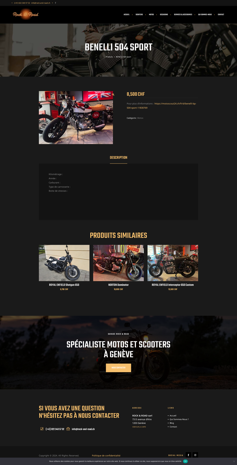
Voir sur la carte (139, 427)
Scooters (139, 14)
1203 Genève (139, 422)
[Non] (234, 461)
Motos (151, 14)
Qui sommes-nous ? (179, 419)
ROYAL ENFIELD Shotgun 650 (64, 285)
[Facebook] (55, 3)
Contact (221, 14)
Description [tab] (118, 158)
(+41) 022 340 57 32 (22, 3)
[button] (113, 94)
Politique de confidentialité (106, 455)
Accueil (126, 14)
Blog (172, 423)
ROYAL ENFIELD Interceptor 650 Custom (173, 285)
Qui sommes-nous (205, 14)
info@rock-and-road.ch (40, 3)
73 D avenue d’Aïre (142, 419)
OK (185, 461)
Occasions (164, 14)
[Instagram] (195, 455)
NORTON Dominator (118, 285)
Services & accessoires (183, 14)
